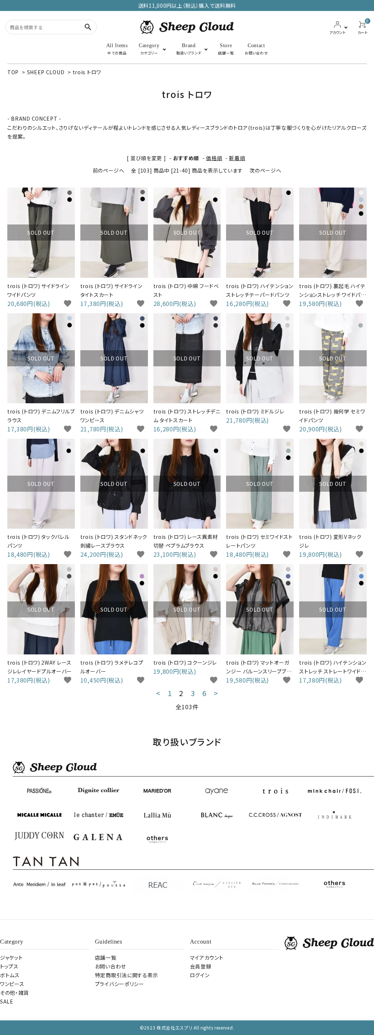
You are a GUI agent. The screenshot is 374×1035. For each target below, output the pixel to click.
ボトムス (10, 975)
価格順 (214, 158)
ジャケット (11, 957)
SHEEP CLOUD (46, 72)
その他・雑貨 (14, 992)
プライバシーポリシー (119, 983)
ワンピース (12, 983)
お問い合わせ (110, 966)
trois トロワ (87, 72)
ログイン (200, 975)
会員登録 (200, 966)
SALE (7, 1001)
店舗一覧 (106, 957)
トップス (9, 966)
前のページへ (109, 170)
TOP (13, 72)
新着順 (237, 158)
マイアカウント (207, 957)
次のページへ (265, 170)
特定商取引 (126, 975)
